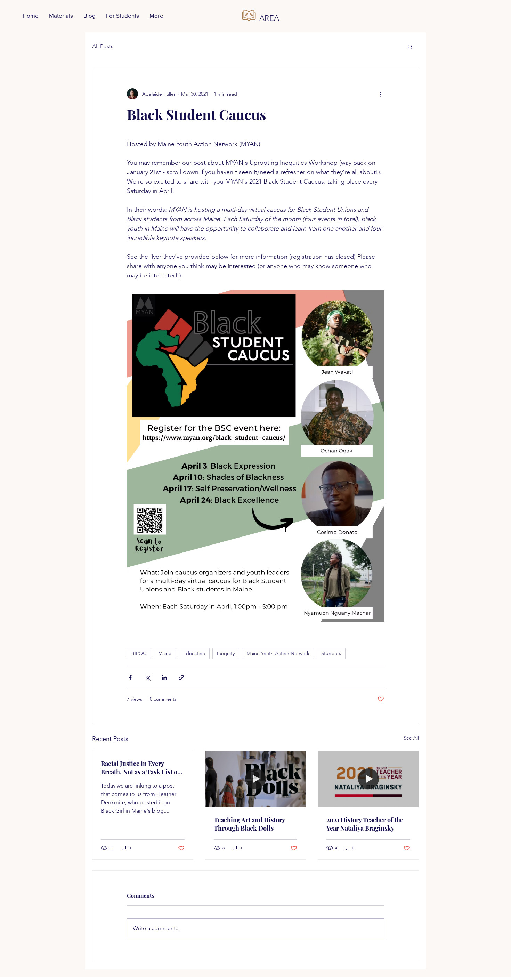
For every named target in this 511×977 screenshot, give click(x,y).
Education (194, 653)
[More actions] (380, 94)
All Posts (102, 46)
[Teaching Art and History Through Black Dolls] (255, 779)
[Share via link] (181, 677)
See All (411, 738)
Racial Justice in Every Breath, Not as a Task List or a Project (140, 767)
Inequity (226, 653)
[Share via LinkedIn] (164, 677)
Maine (164, 653)
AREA (269, 18)
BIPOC (138, 653)
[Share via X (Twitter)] (147, 677)
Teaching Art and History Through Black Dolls (249, 824)
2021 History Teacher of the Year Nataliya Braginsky (364, 824)
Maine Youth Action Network (277, 653)
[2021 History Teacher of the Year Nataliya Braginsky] (368, 779)
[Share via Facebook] (130, 677)
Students (331, 653)
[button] (410, 46)
